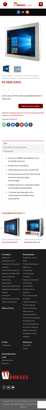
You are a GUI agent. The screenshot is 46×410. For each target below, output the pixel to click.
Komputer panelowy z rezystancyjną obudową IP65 (21, 78)
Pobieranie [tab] (8, 151)
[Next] (40, 42)
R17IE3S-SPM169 (9, 242)
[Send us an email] (23, 12)
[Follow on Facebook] (19, 12)
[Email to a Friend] (17, 125)
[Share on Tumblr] (31, 125)
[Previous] (6, 42)
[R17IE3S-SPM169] (12, 227)
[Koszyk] (41, 4)
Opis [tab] (5, 143)
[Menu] (5, 4)
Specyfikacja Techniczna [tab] (14, 147)
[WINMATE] (23, 4)
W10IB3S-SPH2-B (32, 242)
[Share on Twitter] (13, 125)
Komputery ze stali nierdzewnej (26, 76)
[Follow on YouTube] (27, 12)
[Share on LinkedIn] (26, 125)
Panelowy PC (13, 119)
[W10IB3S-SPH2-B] (34, 227)
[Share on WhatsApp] (4, 125)
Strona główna (7, 76)
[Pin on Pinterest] (22, 125)
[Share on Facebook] (9, 125)
